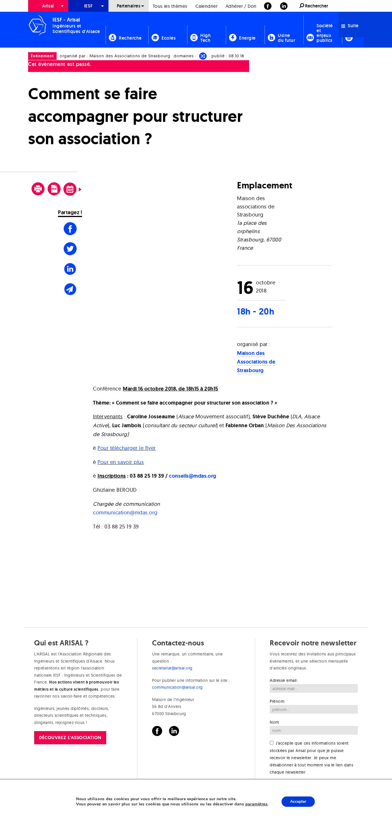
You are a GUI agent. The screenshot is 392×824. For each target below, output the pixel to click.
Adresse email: (284, 680)
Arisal (48, 6)
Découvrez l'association (70, 738)
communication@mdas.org (125, 512)
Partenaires (129, 6)
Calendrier (206, 6)
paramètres (256, 804)
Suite (353, 26)
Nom (274, 722)
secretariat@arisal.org (172, 668)
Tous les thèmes (170, 6)
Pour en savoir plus (121, 462)
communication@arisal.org (177, 687)
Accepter (298, 801)
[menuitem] (48, 6)
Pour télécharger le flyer (127, 448)
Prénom (277, 701)
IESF (88, 6)
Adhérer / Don (241, 6)
